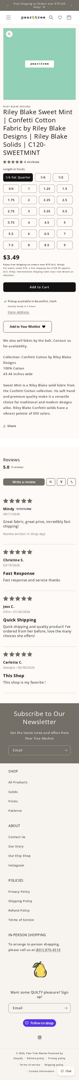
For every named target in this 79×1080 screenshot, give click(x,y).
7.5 (11, 245)
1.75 (11, 200)
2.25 (47, 200)
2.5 (64, 200)
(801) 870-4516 (48, 950)
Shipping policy (54, 1064)
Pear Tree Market (36, 1053)
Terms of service (30, 1064)
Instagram (16, 865)
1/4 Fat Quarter (18, 177)
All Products (17, 782)
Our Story (16, 846)
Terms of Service (21, 920)
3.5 (64, 211)
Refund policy (35, 1058)
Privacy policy (57, 1058)
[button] (8, 17)
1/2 (60, 177)
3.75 (11, 222)
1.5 (64, 189)
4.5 (46, 222)
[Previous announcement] (7, 5)
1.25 (47, 189)
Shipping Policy (20, 901)
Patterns (15, 811)
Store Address (18, 312)
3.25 (47, 211)
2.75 (11, 211)
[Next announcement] (71, 5)
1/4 (43, 177)
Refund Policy (19, 910)
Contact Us (16, 837)
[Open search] (50, 482)
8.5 (46, 245)
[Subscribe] (65, 750)
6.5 (46, 234)
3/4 (11, 189)
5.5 (11, 234)
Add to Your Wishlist (25, 326)
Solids (13, 792)
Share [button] (11, 426)
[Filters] (61, 482)
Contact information (41, 1071)
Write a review (23, 482)
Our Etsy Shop (19, 856)
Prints (13, 801)
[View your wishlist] (60, 17)
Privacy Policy (19, 892)
